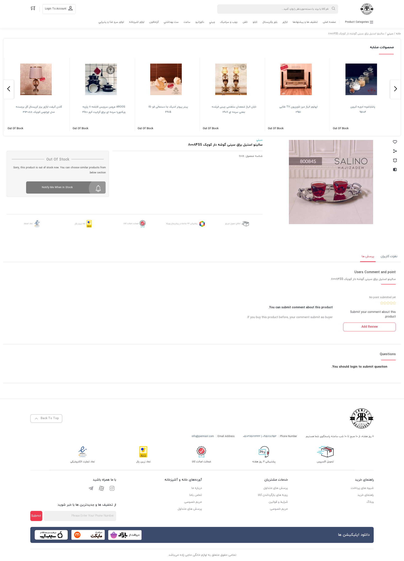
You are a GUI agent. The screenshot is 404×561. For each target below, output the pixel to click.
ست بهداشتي (171, 22)
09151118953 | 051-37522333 (259, 436)
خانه (398, 33)
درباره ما (196, 488)
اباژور (285, 22)
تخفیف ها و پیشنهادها (305, 22)
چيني (212, 22)
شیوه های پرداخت (362, 488)
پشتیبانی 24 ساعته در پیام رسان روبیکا (181, 223)
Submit (36, 516)
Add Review (369, 327)
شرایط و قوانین (278, 502)
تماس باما (195, 495)
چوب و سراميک (229, 22)
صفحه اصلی (329, 22)
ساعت (187, 22)
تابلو (255, 22)
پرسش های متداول (275, 488)
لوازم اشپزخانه (136, 22)
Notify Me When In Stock (57, 187)
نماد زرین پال (80, 223)
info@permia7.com (203, 436)
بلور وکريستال (269, 22)
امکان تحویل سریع (233, 223)
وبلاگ (370, 502)
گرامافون (154, 22)
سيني (390, 33)
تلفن (245, 22)
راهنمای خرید (365, 495)
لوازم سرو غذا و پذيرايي (111, 22)
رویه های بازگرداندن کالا (273, 495)
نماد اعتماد (28, 223)
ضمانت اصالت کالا (131, 223)
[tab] (389, 256)
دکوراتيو (199, 22)
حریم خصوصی (279, 509)
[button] (395, 89)
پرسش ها (368, 256)
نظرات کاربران (389, 256)
